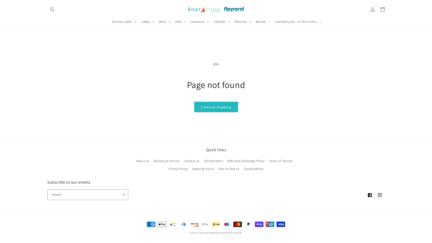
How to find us (228, 169)
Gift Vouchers (213, 161)
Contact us (192, 161)
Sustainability (253, 169)
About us (142, 161)
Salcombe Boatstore (209, 232)
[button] (52, 9)
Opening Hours (203, 169)
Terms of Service (280, 161)
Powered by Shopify (231, 232)
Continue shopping (216, 107)
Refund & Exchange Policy (246, 161)
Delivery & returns (167, 161)
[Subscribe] (123, 194)
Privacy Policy (178, 169)
